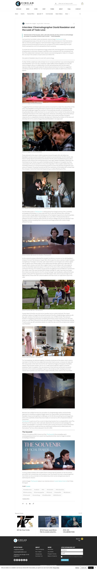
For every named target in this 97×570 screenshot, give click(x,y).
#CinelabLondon (27, 489)
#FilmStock (49, 492)
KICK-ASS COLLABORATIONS (69, 531)
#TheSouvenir (26, 495)
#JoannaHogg (36, 495)
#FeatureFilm (57, 492)
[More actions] (74, 23)
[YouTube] (15, 560)
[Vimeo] (26, 560)
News (16, 14)
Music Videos (59, 14)
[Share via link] (33, 503)
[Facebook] (19, 560)
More (66, 14)
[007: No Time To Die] (25, 521)
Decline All (83, 567)
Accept (90, 567)
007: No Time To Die (23, 530)
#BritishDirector (57, 495)
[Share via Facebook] (23, 503)
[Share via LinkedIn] (30, 503)
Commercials (49, 14)
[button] (82, 3)
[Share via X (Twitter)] (26, 503)
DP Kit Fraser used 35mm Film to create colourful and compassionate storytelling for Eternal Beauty (48, 531)
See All (80, 513)
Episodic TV (40, 14)
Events (22, 14)
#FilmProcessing (27, 492)
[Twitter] (22, 560)
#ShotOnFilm (50, 489)
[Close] (95, 568)
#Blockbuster (67, 492)
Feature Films (30, 14)
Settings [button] (77, 567)
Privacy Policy (56, 567)
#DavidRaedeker (46, 495)
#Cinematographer (39, 492)
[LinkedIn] (24, 560)
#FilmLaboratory (60, 489)
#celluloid (36, 489)
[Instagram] (17, 560)
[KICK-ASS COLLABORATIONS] (71, 521)
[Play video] (48, 455)
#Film (43, 489)
